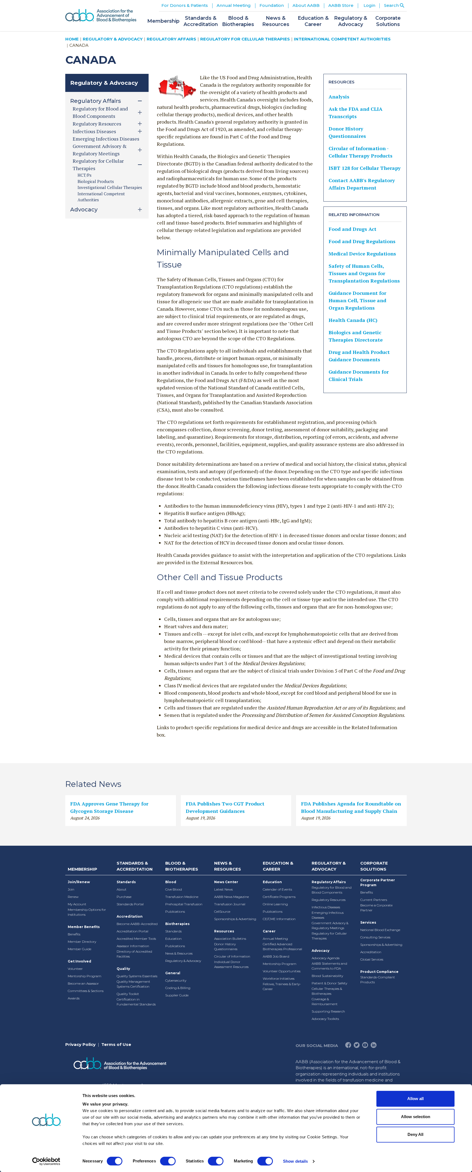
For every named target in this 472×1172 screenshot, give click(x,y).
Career (269, 931)
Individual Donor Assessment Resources (231, 964)
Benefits (74, 934)
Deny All (415, 1134)
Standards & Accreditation (135, 866)
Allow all (415, 1098)
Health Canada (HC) (353, 320)
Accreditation (130, 916)
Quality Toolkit (128, 994)
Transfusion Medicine (181, 897)
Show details (295, 1161)
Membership (82, 869)
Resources (224, 931)
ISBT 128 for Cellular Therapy (365, 168)
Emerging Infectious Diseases (106, 138)
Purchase (124, 897)
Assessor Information (133, 946)
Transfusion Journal (229, 904)
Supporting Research (328, 1011)
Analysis (339, 96)
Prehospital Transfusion (183, 904)
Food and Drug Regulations (362, 241)
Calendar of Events (277, 889)
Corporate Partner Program (377, 882)
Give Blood (173, 889)
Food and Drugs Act (352, 229)
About (121, 889)
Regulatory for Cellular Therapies (245, 39)
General (172, 973)
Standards (126, 882)
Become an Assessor (83, 983)
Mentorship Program (84, 976)
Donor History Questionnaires (225, 946)
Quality (123, 969)
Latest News (223, 889)
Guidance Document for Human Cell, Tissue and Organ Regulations (357, 300)
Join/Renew (79, 882)
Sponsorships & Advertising (235, 919)
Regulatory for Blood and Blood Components (332, 889)
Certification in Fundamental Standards (136, 1001)
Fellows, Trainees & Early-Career (282, 986)
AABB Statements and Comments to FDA (329, 965)
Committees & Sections (86, 991)
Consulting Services (375, 937)
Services (368, 922)
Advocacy (320, 951)
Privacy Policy (80, 1044)
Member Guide (79, 949)
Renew (73, 897)
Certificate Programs (279, 897)
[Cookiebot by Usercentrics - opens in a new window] (46, 1161)
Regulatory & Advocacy (113, 39)
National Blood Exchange (380, 930)
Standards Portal (130, 904)
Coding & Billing (177, 988)
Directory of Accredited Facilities (134, 953)
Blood (170, 882)
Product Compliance (379, 972)
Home (72, 39)
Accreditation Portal (132, 931)
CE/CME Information (279, 919)
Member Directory (82, 942)
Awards (73, 998)
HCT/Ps (85, 175)
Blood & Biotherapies (181, 866)
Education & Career (278, 866)
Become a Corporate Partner (376, 907)
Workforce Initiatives (278, 978)
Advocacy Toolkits (325, 1019)
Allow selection (415, 1116)
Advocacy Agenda (326, 958)
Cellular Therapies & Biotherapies (327, 991)
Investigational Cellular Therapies (110, 187)
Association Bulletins (230, 939)
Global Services (371, 959)
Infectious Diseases (326, 907)
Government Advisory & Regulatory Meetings (330, 925)
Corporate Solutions (374, 866)
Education (173, 939)
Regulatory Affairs (171, 39)
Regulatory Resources (329, 900)
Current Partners (373, 900)
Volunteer (75, 969)
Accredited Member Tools (136, 939)
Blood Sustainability (327, 976)
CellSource (222, 911)
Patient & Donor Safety (329, 983)
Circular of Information (232, 956)
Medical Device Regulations (362, 253)
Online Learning (275, 904)
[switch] (168, 1161)
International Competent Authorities (342, 39)
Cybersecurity (175, 980)
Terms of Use (116, 1044)
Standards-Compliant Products (377, 979)
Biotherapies (177, 924)
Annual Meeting (275, 939)
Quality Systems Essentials (137, 976)
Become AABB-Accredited (137, 924)
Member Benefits (84, 927)
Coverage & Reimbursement (325, 1001)
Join (71, 889)
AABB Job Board (276, 956)
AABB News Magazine (231, 897)
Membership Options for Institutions (87, 912)
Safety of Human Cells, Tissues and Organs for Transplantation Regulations (364, 273)
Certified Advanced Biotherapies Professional (282, 946)
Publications (175, 911)
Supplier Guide (176, 995)
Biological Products (96, 181)
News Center (226, 882)
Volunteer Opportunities (281, 971)
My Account (77, 904)
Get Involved (79, 961)
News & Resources (179, 953)
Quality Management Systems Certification (133, 983)
